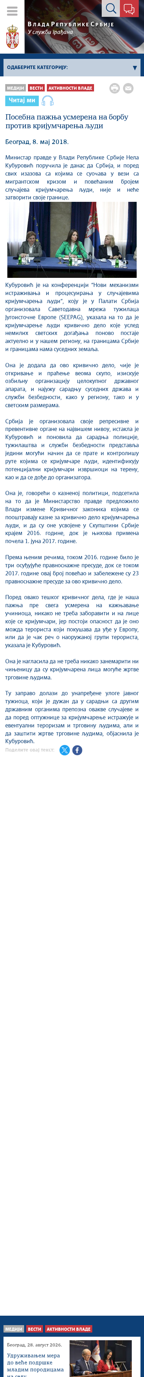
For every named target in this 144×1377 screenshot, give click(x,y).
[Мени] (12, 11)
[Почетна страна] (12, 37)
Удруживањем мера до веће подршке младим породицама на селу (35, 1363)
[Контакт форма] (129, 10)
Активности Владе (70, 88)
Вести (36, 88)
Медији (15, 88)
